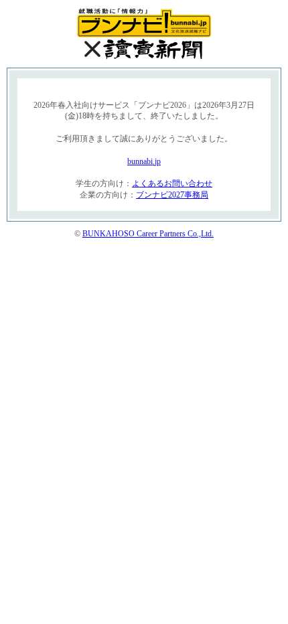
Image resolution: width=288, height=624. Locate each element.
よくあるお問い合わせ (172, 183)
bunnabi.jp (144, 161)
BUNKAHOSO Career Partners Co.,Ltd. (148, 233)
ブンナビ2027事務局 (172, 195)
